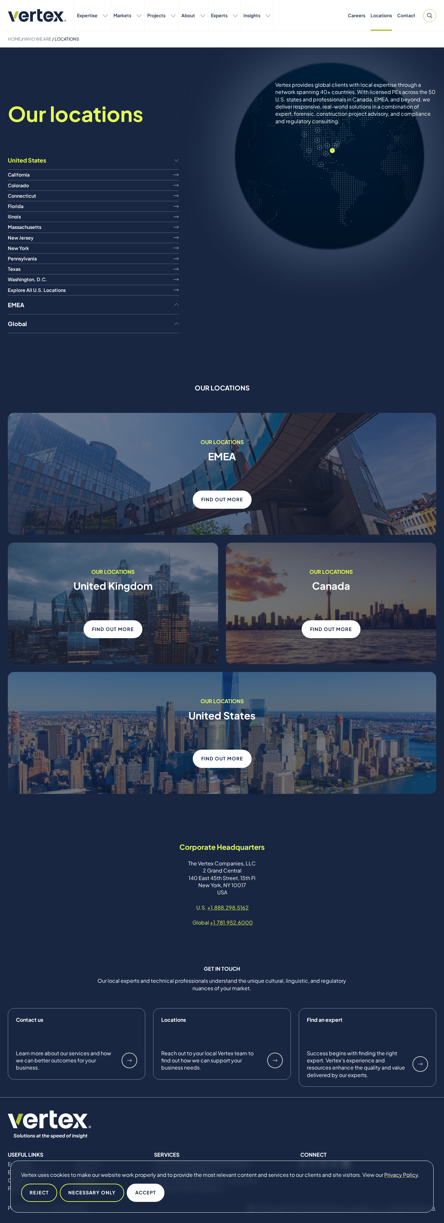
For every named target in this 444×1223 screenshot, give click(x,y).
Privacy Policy (401, 1174)
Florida (15, 206)
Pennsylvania (22, 258)
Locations (381, 15)
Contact (406, 15)
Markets (122, 15)
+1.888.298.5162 (228, 907)
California (19, 175)
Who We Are (37, 39)
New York (18, 248)
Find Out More (222, 499)
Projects (156, 15)
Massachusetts (24, 227)
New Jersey (20, 238)
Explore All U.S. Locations (37, 290)
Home (14, 39)
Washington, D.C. (27, 279)
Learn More (129, 1060)
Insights (251, 15)
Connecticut (22, 196)
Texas (14, 269)
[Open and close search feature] (429, 15)
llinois (14, 216)
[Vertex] (37, 15)
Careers (356, 15)
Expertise (87, 15)
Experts (219, 15)
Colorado (18, 185)
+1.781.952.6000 (231, 922)
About (188, 15)
